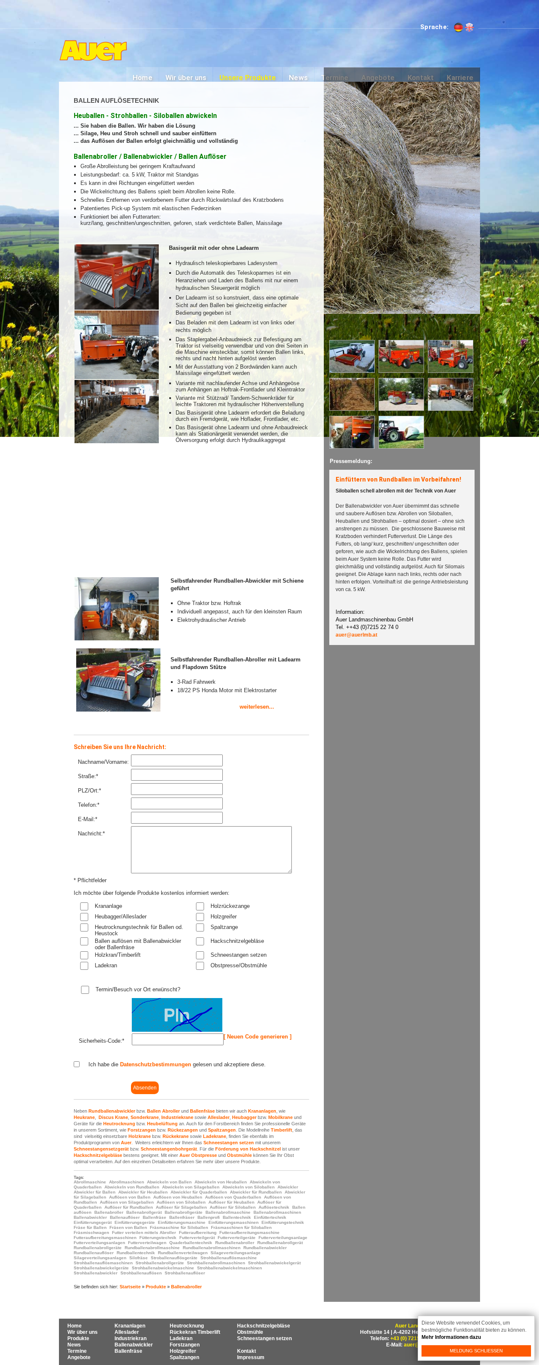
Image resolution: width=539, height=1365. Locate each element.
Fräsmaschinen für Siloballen (241, 1227)
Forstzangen (142, 1129)
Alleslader (218, 1117)
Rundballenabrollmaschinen (211, 1247)
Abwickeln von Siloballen (248, 1187)
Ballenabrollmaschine (228, 1212)
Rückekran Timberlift (195, 1332)
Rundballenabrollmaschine (152, 1247)
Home (74, 1326)
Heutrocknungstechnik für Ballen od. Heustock (139, 930)
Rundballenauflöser (94, 1252)
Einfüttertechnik (270, 1217)
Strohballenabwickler (95, 1273)
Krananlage (108, 906)
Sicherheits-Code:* (101, 1041)
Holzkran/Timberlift (118, 955)
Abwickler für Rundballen (256, 1192)
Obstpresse (204, 1155)
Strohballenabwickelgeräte (101, 1268)
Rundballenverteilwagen (183, 1252)
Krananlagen (262, 1110)
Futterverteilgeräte (237, 1237)
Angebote (79, 1357)
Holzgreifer (224, 916)
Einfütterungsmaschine (181, 1222)
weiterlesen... (222, 707)
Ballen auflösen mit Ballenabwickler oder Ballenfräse (138, 944)
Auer (126, 1142)
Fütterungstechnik (157, 1237)
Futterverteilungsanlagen (99, 1242)
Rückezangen (183, 1129)
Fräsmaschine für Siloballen (179, 1227)
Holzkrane (139, 1136)
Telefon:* (88, 805)
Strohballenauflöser (185, 1273)
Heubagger (244, 1117)
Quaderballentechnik (190, 1242)
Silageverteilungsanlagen (100, 1257)
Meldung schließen (476, 1350)
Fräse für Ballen (90, 1227)
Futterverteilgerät (197, 1237)
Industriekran (131, 1338)
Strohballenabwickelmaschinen (229, 1268)
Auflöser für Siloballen (233, 1207)
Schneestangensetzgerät (101, 1148)
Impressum (250, 1357)
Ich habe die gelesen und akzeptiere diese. (177, 1064)
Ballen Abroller (163, 1110)
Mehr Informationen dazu (451, 1337)
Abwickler (288, 1187)
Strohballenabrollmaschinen (216, 1263)
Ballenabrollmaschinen (277, 1212)
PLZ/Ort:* (89, 790)
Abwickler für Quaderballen (199, 1192)
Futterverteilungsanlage (283, 1237)
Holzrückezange (230, 906)
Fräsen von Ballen (128, 1227)
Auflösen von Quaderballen (233, 1197)
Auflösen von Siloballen (181, 1202)
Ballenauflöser (125, 1217)
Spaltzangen (222, 1129)
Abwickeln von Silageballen (190, 1187)
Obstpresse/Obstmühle (239, 965)
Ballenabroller (108, 1212)
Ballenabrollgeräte (184, 1212)
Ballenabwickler (90, 1217)
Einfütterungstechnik (282, 1222)
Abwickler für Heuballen (143, 1192)
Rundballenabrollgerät (280, 1242)
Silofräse (138, 1257)
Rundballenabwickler (111, 1110)
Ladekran (106, 965)
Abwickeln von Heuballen (221, 1182)
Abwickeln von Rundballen (131, 1187)
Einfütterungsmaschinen (233, 1222)
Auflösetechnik (274, 1207)
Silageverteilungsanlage (236, 1252)
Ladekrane (214, 1136)
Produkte (156, 1286)
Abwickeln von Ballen (169, 1182)
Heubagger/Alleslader (121, 916)
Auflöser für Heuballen (231, 1202)
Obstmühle (239, 1155)
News (74, 1345)
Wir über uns (82, 1332)
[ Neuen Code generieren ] (257, 1036)
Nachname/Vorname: (103, 762)
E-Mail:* (87, 819)
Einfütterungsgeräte (135, 1222)
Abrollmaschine (90, 1182)
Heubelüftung (162, 1123)
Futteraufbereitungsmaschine (249, 1232)
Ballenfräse (202, 1110)
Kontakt (246, 1351)
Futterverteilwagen (147, 1242)
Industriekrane (177, 1117)
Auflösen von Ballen (129, 1197)
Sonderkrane (145, 1117)
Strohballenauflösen (141, 1273)
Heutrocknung (119, 1123)
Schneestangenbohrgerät (169, 1148)
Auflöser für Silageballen (181, 1207)
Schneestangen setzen (239, 955)
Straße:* (88, 776)
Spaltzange (224, 927)
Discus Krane (113, 1117)
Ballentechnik (237, 1217)
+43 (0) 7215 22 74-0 (414, 1338)
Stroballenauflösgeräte (174, 1257)
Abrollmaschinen (126, 1182)
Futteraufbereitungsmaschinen (105, 1237)
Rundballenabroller (234, 1242)
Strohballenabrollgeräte (160, 1263)
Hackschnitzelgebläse (237, 941)
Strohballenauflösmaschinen (103, 1263)
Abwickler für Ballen (94, 1192)
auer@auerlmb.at (356, 635)
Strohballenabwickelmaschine (163, 1268)
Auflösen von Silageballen (127, 1202)
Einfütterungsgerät (93, 1222)
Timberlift (281, 1129)
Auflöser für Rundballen (128, 1207)
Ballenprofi (208, 1217)
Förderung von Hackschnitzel (248, 1148)
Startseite (130, 1286)
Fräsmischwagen (91, 1232)
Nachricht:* (91, 833)
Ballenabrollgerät (144, 1212)
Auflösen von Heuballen (177, 1197)
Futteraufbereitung (197, 1232)
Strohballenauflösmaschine (228, 1257)
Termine (77, 1351)
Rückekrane (176, 1136)
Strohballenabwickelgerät (274, 1263)
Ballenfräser (182, 1217)
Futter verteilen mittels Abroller (144, 1232)
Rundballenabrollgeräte (98, 1247)
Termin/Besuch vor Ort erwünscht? (138, 989)
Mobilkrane (280, 1117)
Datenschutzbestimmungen (155, 1064)
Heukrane (84, 1117)
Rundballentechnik (136, 1252)
